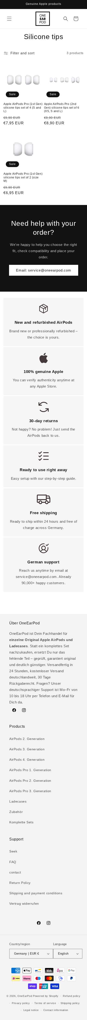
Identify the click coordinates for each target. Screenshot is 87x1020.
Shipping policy (70, 1003)
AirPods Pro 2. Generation (30, 780)
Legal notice (31, 1010)
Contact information (55, 1010)
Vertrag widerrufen (24, 903)
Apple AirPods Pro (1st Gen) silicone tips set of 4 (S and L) (22, 107)
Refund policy (71, 996)
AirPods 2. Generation (27, 739)
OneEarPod (24, 996)
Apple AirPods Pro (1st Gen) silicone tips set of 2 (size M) (22, 177)
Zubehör (16, 812)
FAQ (12, 862)
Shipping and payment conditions (35, 893)
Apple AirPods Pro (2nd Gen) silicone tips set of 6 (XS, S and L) (61, 107)
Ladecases (17, 801)
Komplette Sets (21, 822)
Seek (13, 851)
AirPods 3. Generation (27, 749)
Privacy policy (21, 1003)
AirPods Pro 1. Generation (30, 770)
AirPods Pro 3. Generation (30, 791)
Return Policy (20, 883)
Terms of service (45, 1003)
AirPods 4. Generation (27, 759)
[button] (9, 19)
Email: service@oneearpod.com (43, 270)
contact (15, 872)
